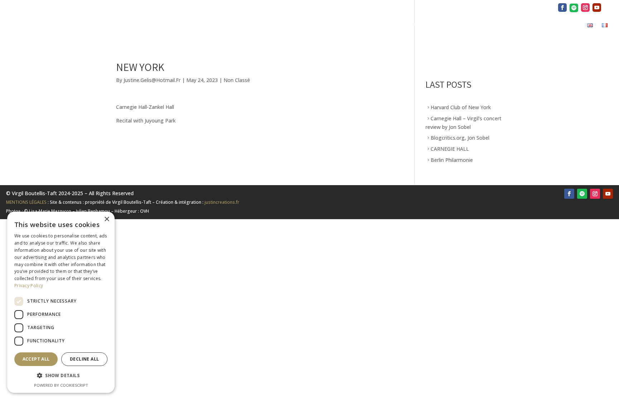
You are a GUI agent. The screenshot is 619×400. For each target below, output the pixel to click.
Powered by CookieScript (61, 385)
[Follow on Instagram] (595, 194)
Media (501, 26)
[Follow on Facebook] (569, 194)
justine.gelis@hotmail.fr (152, 80)
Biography (400, 26)
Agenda (535, 26)
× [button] (106, 219)
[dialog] (61, 302)
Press (432, 26)
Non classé (237, 80)
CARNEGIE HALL (450, 148)
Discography (466, 26)
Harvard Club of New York (461, 107)
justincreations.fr (222, 202)
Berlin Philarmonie (452, 159)
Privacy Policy (28, 286)
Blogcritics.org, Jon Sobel (460, 137)
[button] (60, 376)
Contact (566, 26)
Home (369, 26)
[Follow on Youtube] (608, 194)
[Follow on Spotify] (582, 194)
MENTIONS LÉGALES (26, 202)
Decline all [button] (84, 359)
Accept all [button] (36, 359)
